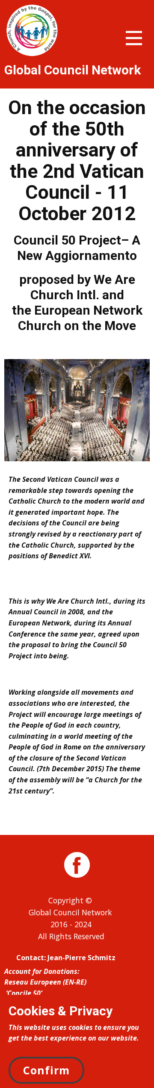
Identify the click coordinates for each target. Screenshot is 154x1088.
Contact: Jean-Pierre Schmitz (66, 957)
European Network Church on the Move (80, 318)
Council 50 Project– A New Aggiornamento (77, 248)
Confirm (46, 1070)
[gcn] (32, 30)
